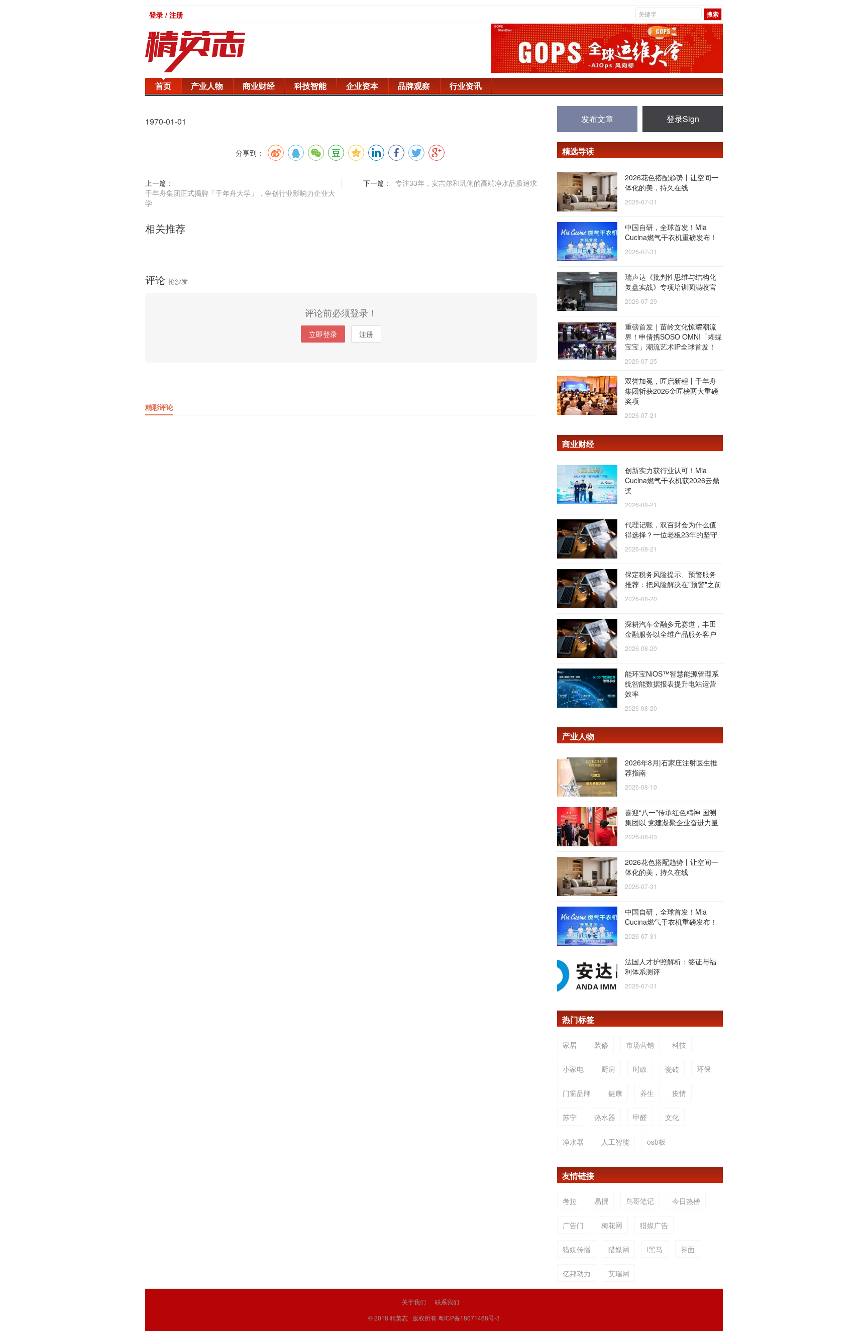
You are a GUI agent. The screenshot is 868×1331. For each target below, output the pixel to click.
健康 (615, 1093)
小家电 (573, 1069)
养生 (647, 1093)
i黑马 (655, 1249)
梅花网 (611, 1225)
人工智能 (615, 1142)
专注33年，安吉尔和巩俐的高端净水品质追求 (466, 183)
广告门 (573, 1225)
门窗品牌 (577, 1093)
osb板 (656, 1142)
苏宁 (570, 1117)
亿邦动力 (577, 1273)
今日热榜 (686, 1201)
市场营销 (640, 1045)
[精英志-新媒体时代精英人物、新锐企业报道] (215, 51)
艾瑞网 (618, 1273)
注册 (366, 334)
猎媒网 (618, 1249)
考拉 (570, 1201)
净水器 (573, 1142)
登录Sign (683, 119)
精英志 (399, 1317)
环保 (704, 1069)
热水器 (604, 1117)
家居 (570, 1045)
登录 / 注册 (166, 15)
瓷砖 (672, 1069)
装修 (601, 1045)
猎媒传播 (577, 1249)
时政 (640, 1069)
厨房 (608, 1069)
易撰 (601, 1201)
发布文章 (597, 119)
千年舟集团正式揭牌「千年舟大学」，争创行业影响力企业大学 (240, 198)
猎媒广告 (654, 1225)
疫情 (679, 1093)
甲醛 (640, 1117)
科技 (679, 1045)
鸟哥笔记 (640, 1201)
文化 (672, 1117)
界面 (688, 1249)
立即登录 (323, 334)
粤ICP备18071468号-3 (469, 1317)
